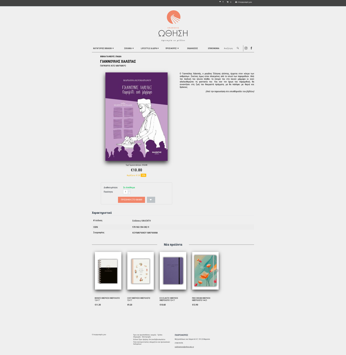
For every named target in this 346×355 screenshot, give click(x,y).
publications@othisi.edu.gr (184, 347)
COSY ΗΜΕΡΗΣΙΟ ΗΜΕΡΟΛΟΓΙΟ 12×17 (138, 299)
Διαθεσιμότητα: (111, 187)
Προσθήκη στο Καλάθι (131, 199)
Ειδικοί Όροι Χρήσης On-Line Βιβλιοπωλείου (149, 339)
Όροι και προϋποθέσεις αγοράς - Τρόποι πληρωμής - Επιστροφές (147, 336)
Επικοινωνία (213, 48)
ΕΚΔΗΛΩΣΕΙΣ (192, 48)
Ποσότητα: (108, 191)
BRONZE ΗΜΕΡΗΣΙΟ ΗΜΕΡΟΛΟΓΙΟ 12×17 (107, 299)
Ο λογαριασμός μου (99, 335)
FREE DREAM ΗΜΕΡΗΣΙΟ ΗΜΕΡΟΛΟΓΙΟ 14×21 (201, 299)
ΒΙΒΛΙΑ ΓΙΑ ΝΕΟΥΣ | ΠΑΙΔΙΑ (110, 56)
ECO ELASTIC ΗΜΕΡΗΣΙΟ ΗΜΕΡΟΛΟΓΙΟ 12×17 (169, 299)
